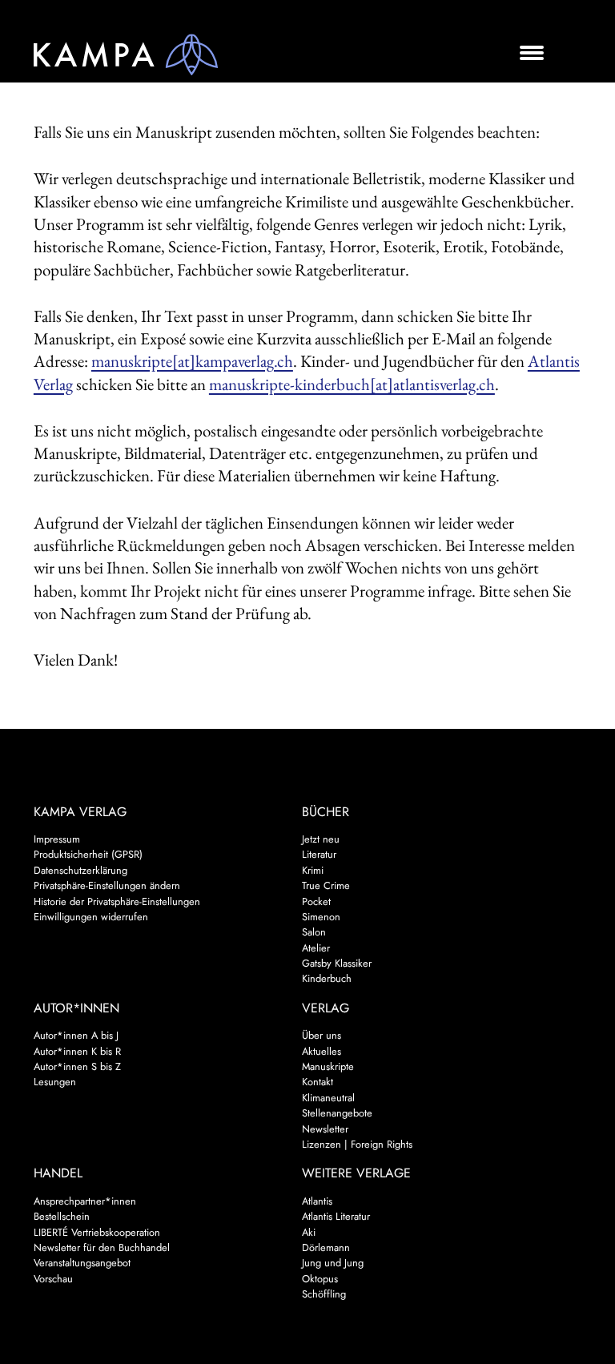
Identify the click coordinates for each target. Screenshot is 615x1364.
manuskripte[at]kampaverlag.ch (192, 361)
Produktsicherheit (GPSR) (88, 854)
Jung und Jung (333, 1262)
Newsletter (325, 1129)
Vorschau (53, 1278)
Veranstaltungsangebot (82, 1262)
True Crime (326, 885)
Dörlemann (326, 1247)
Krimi (313, 870)
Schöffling (324, 1294)
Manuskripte (328, 1066)
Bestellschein (62, 1216)
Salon (314, 932)
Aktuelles (321, 1051)
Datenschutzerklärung (80, 870)
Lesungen (55, 1081)
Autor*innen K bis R (77, 1051)
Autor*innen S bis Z (77, 1066)
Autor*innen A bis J (76, 1035)
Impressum (57, 839)
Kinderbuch (327, 978)
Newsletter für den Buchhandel (102, 1247)
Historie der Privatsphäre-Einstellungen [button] (117, 901)
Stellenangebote (337, 1113)
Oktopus (320, 1278)
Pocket (316, 901)
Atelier (316, 948)
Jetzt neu (321, 839)
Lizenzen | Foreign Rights (357, 1144)
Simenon (321, 916)
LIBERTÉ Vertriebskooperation (97, 1232)
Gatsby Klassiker (337, 963)
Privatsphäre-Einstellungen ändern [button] (107, 885)
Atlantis (317, 1201)
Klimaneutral (328, 1097)
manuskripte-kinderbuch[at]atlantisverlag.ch (352, 384)
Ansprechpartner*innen (85, 1201)
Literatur (319, 854)
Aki (309, 1232)
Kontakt (317, 1081)
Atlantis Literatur (336, 1216)
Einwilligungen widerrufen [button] (91, 916)
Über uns (321, 1035)
